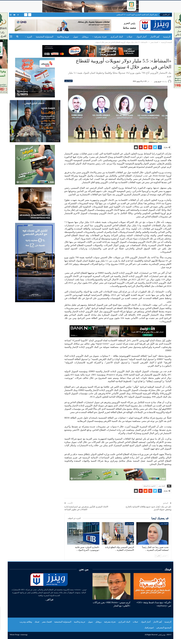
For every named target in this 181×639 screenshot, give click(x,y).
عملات (130, 37)
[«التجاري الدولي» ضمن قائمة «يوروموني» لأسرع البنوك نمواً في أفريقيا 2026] (83, 533)
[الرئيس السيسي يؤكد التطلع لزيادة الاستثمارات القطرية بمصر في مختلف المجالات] (118, 533)
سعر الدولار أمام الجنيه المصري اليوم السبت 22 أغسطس (136, 15)
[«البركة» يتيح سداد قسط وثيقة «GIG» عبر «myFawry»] (152, 586)
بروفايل (85, 37)
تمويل (75, 37)
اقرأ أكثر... (49, 600)
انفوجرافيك (149, 628)
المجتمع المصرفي (163, 628)
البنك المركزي (117, 37)
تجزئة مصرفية (100, 37)
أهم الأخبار (154, 37)
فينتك (37, 622)
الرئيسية (166, 37)
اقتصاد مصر (68, 81)
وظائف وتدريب (26, 622)
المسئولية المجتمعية (44, 37)
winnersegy (24, 635)
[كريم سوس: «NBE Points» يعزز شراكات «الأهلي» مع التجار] (111, 586)
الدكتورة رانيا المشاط (149, 486)
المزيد (29, 37)
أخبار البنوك (141, 37)
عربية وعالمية (63, 37)
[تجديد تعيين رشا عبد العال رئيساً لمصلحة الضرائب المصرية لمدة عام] (152, 533)
